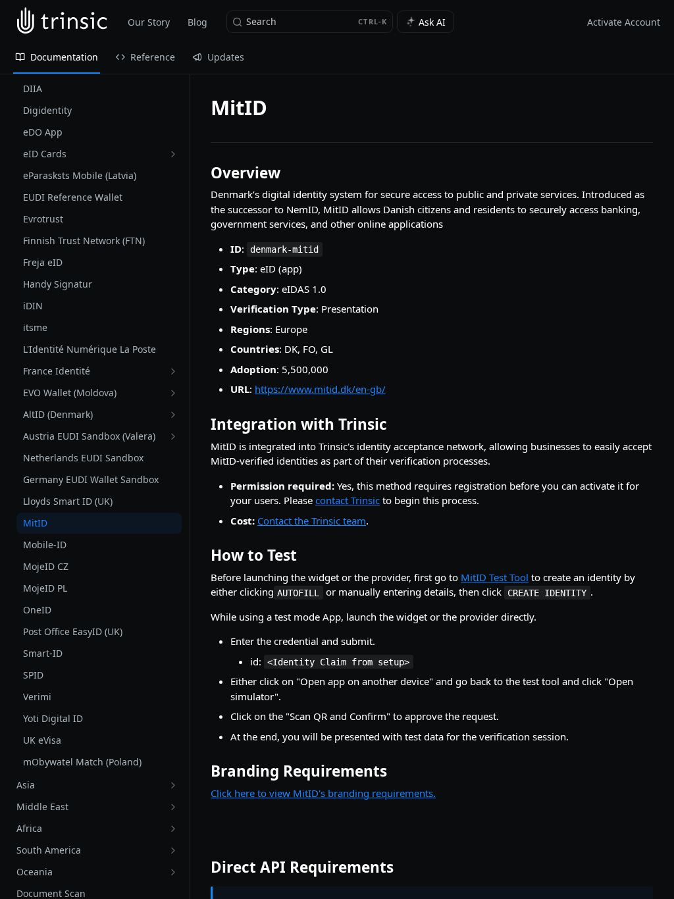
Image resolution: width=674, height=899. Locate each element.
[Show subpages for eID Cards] (173, 154)
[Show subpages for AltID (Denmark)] (173, 414)
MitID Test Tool (495, 577)
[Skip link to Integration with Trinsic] (201, 424)
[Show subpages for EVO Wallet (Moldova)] (173, 393)
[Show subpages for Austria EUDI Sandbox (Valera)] (173, 436)
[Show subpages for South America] (173, 850)
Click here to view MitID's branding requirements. (323, 793)
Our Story (149, 22)
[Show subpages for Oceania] (173, 872)
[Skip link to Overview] (201, 173)
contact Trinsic (347, 500)
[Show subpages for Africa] (173, 828)
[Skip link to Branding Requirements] (201, 771)
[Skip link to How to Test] (201, 555)
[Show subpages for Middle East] (173, 807)
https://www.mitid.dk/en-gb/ (320, 389)
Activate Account (623, 22)
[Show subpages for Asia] (173, 785)
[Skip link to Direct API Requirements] (201, 867)
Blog (197, 22)
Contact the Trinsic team (311, 520)
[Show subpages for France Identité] (173, 371)
